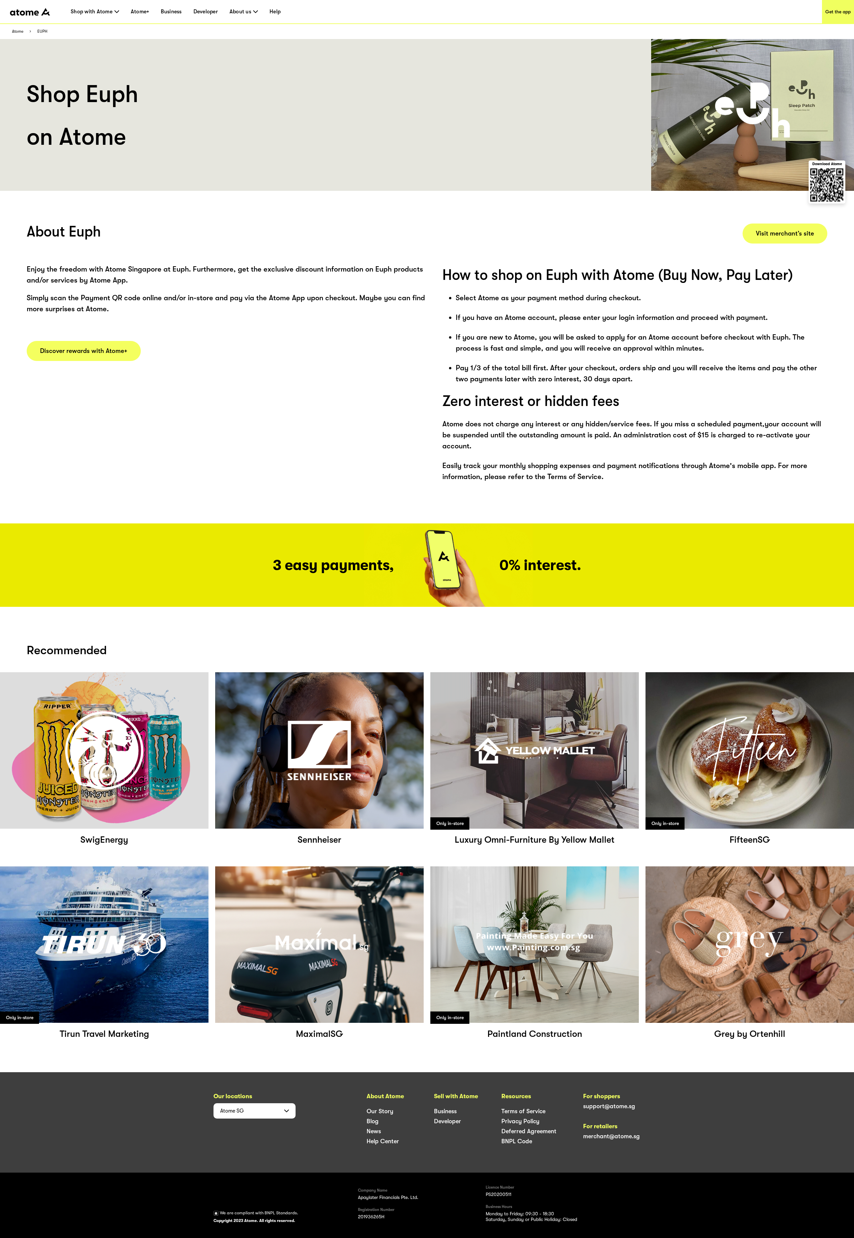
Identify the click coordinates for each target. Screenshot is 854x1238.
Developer (205, 12)
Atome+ (140, 12)
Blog (373, 1121)
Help (275, 12)
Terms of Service (523, 1111)
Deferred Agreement (528, 1131)
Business (171, 12)
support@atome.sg (609, 1106)
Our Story (380, 1111)
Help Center (383, 1141)
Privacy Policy (520, 1121)
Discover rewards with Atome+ (83, 351)
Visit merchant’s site (785, 233)
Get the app (838, 11)
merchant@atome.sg (611, 1136)
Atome (17, 31)
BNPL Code (516, 1141)
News (374, 1131)
